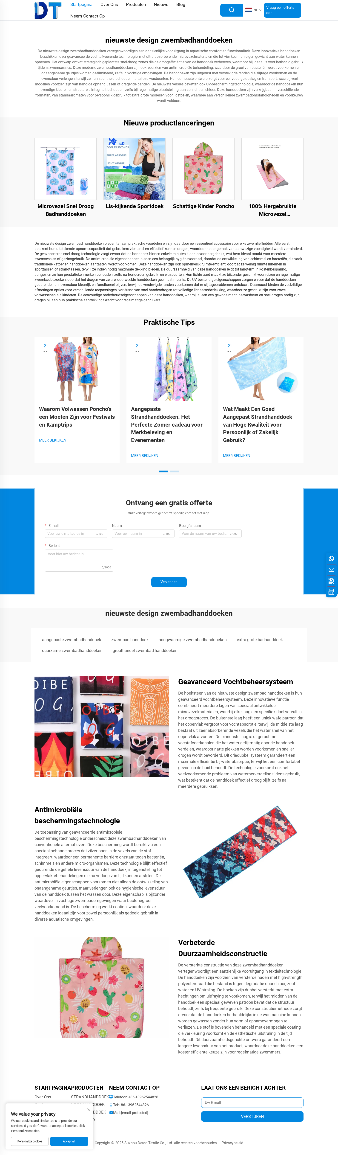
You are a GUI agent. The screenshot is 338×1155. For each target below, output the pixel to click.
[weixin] (331, 580)
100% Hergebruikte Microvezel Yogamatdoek (272, 210)
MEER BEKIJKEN (52, 440)
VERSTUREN (252, 1116)
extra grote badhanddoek (260, 639)
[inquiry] (331, 591)
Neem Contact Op (87, 16)
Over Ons (42, 1096)
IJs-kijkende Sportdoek (135, 206)
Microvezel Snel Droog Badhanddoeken (65, 210)
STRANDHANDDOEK (90, 1096)
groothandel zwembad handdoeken (145, 650)
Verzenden (169, 582)
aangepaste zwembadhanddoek (71, 639)
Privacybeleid (232, 1143)
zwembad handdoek (130, 639)
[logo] (48, 10)
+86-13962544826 (143, 1097)
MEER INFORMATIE (65, 168)
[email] (331, 569)
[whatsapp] (331, 558)
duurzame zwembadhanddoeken (72, 650)
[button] (163, 471)
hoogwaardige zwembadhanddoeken (193, 639)
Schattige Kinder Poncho (203, 206)
